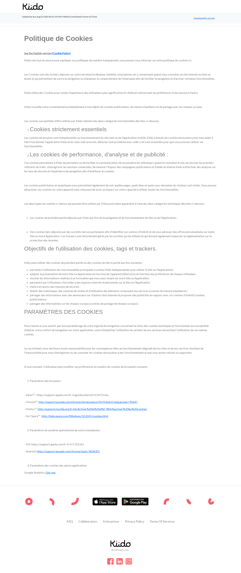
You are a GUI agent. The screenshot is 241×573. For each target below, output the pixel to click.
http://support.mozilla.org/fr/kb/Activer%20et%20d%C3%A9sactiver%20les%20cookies (92, 409)
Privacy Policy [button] (134, 521)
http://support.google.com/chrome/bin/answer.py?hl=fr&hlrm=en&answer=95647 (88, 402)
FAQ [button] (70, 521)
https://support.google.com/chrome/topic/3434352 (68, 451)
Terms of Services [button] (162, 521)
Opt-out (51, 472)
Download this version (204, 18)
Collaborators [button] (88, 521)
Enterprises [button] (111, 521)
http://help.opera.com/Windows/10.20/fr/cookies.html (75, 416)
